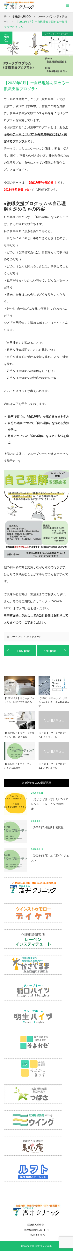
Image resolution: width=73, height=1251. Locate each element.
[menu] (67, 6)
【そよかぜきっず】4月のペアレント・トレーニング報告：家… (49, 804)
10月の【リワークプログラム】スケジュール (53, 766)
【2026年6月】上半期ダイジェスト (50, 858)
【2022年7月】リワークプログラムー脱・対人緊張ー (19, 735)
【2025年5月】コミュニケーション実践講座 (19, 766)
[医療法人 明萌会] (36, 1216)
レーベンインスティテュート (57, 34)
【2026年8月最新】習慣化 (47, 827)
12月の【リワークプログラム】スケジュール (53, 735)
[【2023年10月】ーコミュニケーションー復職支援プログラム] (53, 650)
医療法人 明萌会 (43, 1246)
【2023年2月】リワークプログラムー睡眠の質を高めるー (19, 700)
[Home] (5, 15)
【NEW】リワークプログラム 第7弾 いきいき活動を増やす (54, 702)
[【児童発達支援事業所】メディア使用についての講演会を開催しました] (20, 650)
